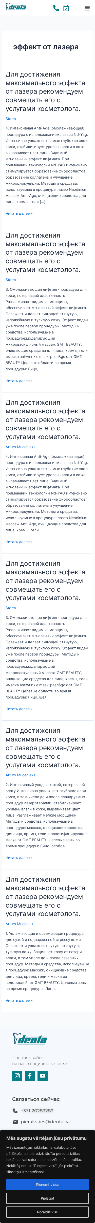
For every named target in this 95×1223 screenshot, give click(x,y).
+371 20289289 (37, 1111)
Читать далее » (19, 213)
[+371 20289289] (15, 1111)
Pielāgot (47, 1198)
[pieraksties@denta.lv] (15, 1122)
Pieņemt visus (47, 1184)
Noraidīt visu (47, 1212)
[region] (47, 1176)
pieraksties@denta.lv (44, 1122)
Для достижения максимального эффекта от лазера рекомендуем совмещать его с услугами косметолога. (45, 91)
